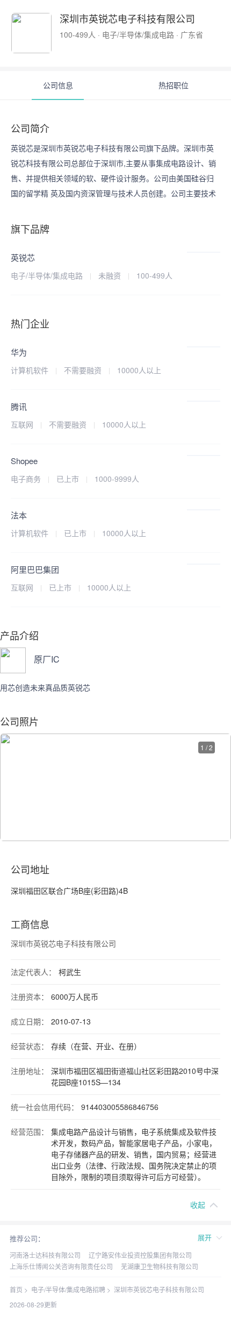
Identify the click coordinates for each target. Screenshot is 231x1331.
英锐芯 (23, 257)
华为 (19, 352)
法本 (19, 515)
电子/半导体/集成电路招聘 (68, 1289)
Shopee (24, 460)
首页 (16, 1289)
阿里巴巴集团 (35, 569)
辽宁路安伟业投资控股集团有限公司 (140, 1254)
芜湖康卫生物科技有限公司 (159, 1266)
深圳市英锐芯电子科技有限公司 (159, 1289)
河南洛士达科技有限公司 (45, 1254)
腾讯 (19, 406)
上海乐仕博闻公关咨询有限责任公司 (61, 1266)
